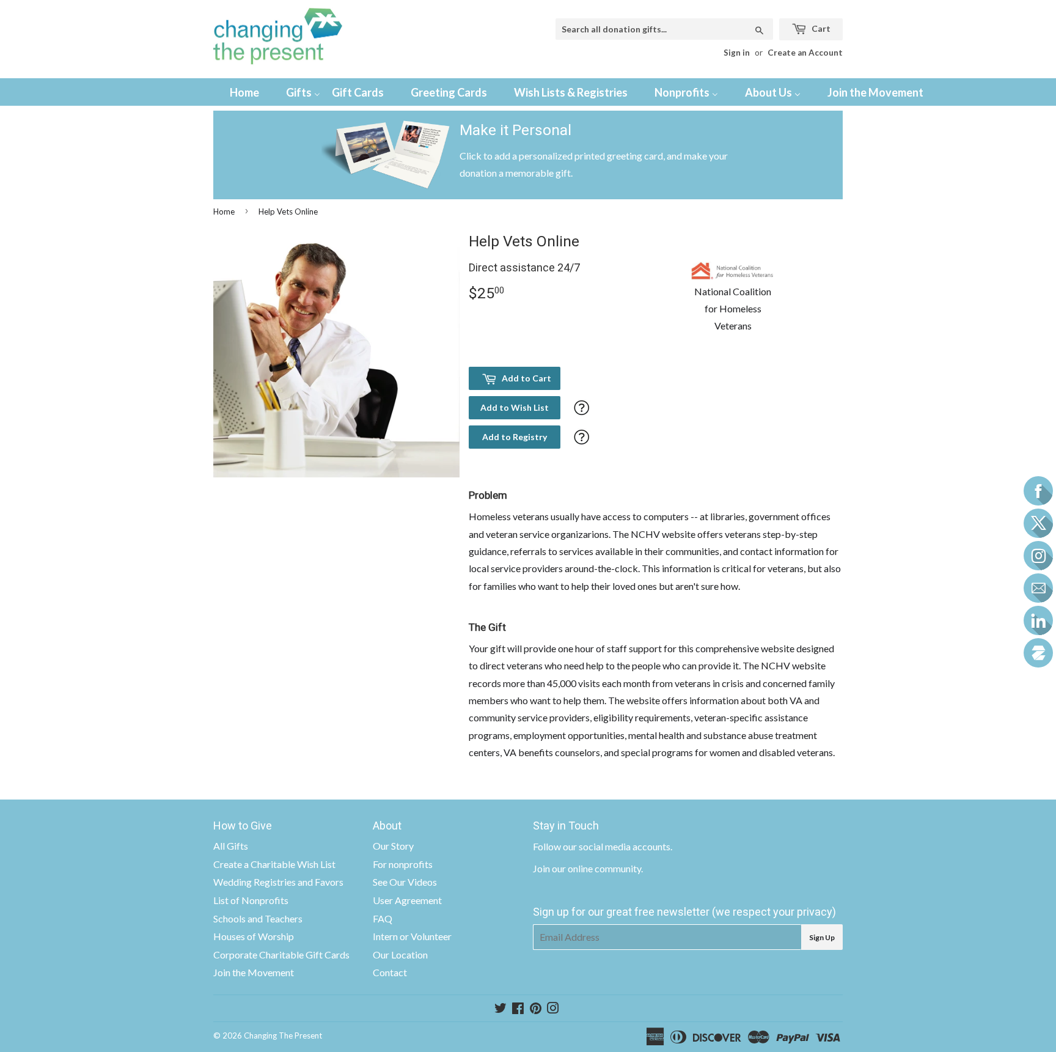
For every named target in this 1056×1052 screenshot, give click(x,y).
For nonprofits (403, 864)
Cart (820, 28)
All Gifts (230, 846)
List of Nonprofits (250, 900)
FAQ (382, 918)
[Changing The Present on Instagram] (553, 1009)
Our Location (400, 954)
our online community (596, 868)
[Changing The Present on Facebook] (518, 1009)
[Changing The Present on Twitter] (500, 1009)
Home (224, 211)
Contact (390, 972)
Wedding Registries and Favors (278, 882)
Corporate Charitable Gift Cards (281, 954)
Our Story (393, 846)
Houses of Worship (253, 936)
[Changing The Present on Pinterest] (535, 1009)
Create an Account (805, 52)
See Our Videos (405, 882)
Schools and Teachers (257, 918)
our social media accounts (616, 846)
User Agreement (407, 900)
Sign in (737, 52)
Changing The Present (283, 1035)
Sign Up (822, 937)
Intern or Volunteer (412, 936)
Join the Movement (253, 972)
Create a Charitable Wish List (274, 864)
